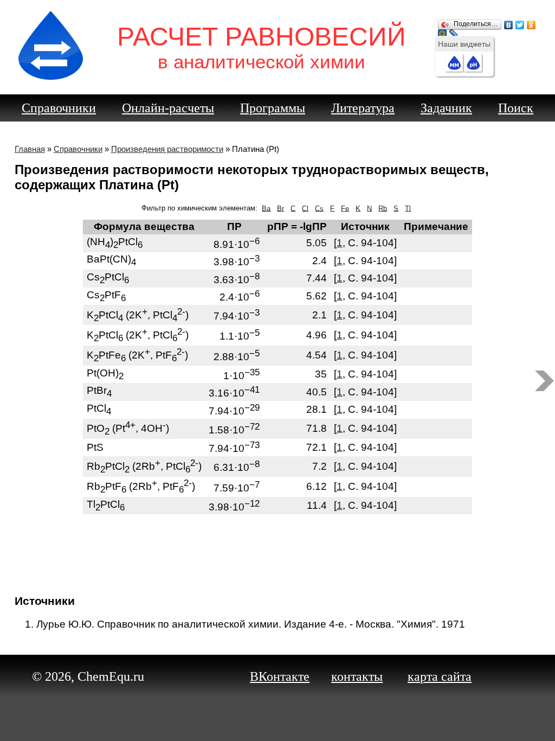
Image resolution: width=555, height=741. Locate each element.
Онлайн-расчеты (168, 108)
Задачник (446, 108)
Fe (345, 208)
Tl (408, 208)
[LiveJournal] (454, 31)
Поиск (515, 108)
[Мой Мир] (442, 31)
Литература (363, 108)
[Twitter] (520, 22)
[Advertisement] (280, 549)
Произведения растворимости (167, 149)
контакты (357, 676)
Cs (319, 208)
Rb (382, 208)
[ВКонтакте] (508, 22)
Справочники (59, 108)
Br (280, 208)
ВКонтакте (279, 676)
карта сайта (440, 676)
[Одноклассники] (531, 22)
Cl (305, 208)
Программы (272, 108)
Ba (266, 208)
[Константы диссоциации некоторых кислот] (544, 380)
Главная (30, 149)
